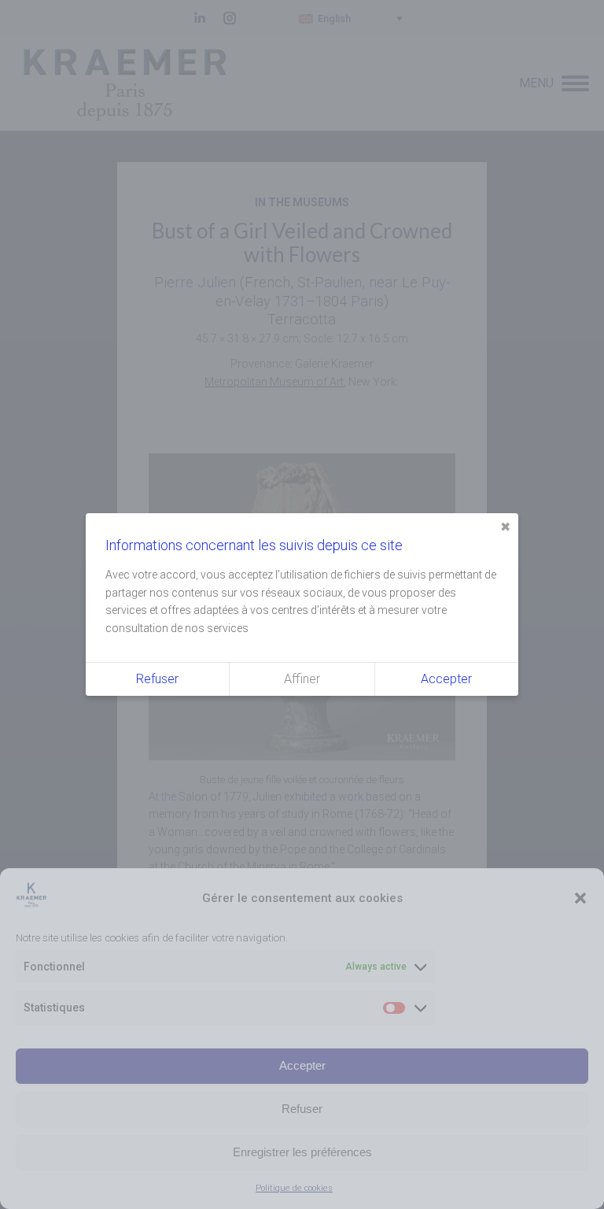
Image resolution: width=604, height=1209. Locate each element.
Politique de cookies (294, 1188)
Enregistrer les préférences (302, 1152)
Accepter (302, 1065)
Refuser (302, 1108)
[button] (580, 898)
